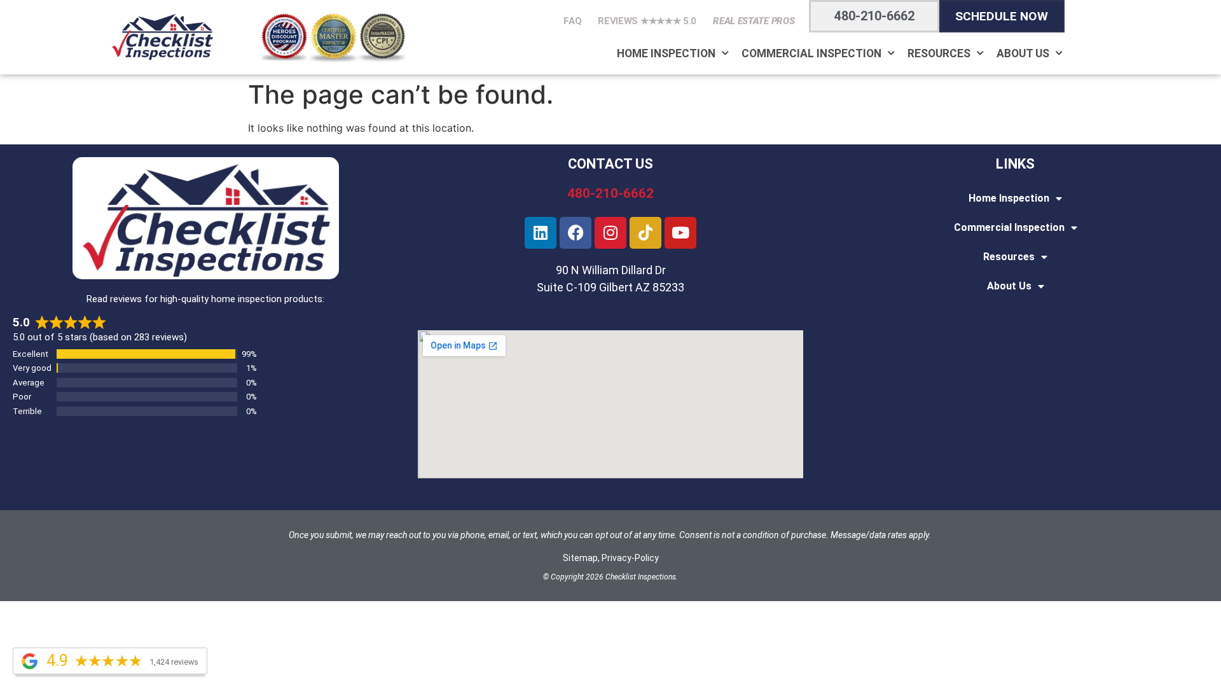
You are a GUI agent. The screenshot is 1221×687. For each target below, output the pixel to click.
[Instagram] (610, 233)
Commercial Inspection (811, 53)
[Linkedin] (540, 233)
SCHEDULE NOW (1001, 16)
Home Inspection (666, 53)
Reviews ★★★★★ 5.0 (647, 21)
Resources (938, 53)
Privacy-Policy (630, 558)
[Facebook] (575, 233)
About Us (1023, 53)
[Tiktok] (645, 233)
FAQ (572, 21)
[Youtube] (680, 233)
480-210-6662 (874, 16)
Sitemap (580, 558)
